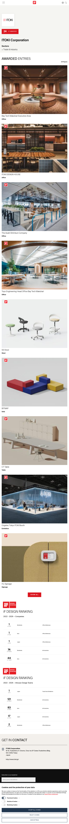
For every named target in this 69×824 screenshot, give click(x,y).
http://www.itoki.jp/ (12, 759)
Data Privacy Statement (51, 794)
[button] (62, 2)
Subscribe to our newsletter (9, 775)
